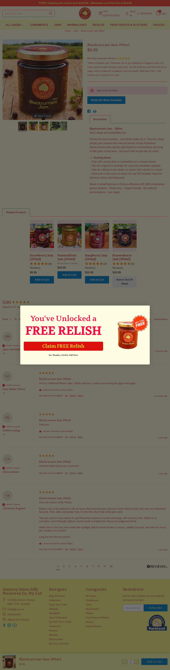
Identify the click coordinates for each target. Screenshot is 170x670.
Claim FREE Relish (63, 346)
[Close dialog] (145, 310)
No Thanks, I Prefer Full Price (63, 355)
